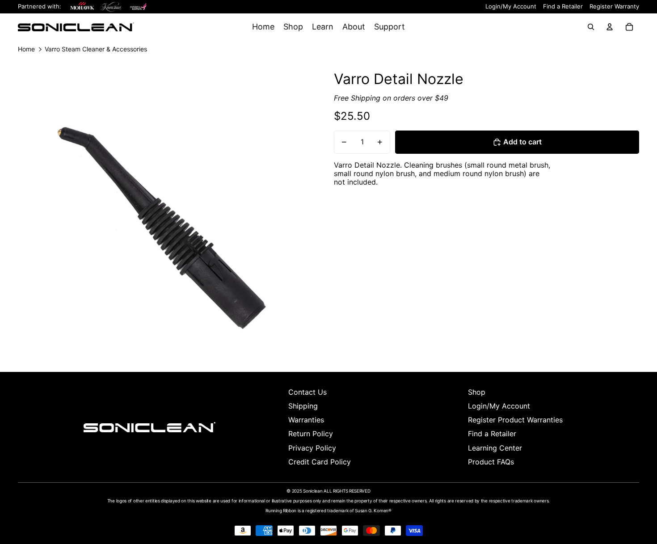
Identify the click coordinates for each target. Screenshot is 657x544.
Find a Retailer (563, 6)
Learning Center (495, 447)
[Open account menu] (609, 27)
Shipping (303, 405)
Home (26, 49)
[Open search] (591, 27)
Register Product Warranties (515, 419)
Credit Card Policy (319, 461)
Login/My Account (510, 6)
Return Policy (310, 433)
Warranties (306, 419)
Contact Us (307, 392)
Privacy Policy (312, 447)
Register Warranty (614, 6)
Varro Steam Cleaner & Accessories (96, 49)
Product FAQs (491, 461)
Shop (476, 392)
